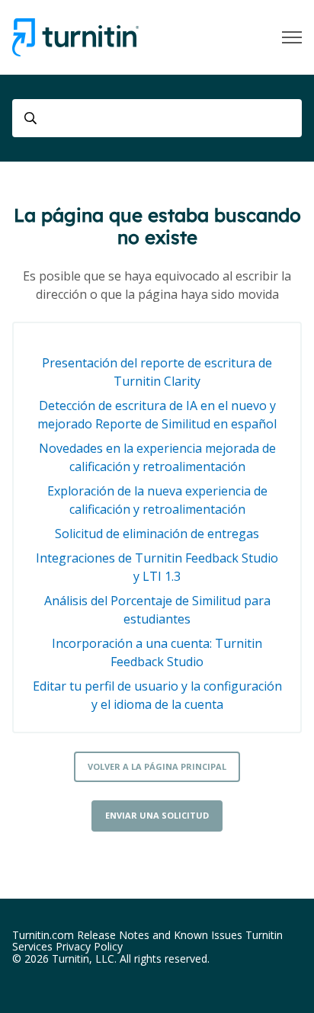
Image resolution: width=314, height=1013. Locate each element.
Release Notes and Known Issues (159, 935)
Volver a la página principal (157, 766)
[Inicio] (75, 37)
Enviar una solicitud (157, 815)
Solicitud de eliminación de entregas (157, 533)
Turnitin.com (43, 935)
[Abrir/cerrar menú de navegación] (292, 37)
